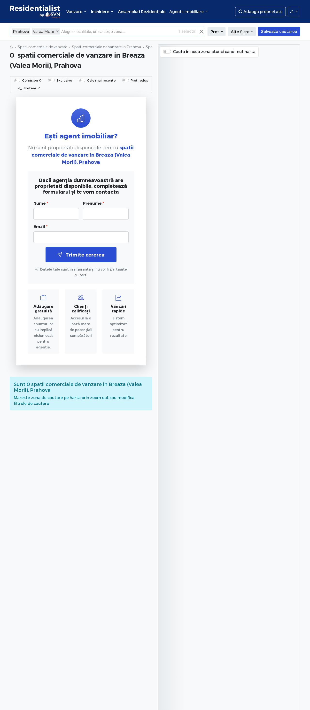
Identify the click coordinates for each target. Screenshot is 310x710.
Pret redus (139, 80)
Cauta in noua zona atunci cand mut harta (214, 51)
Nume (40, 203)
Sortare (30, 88)
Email (40, 226)
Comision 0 (31, 80)
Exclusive (64, 80)
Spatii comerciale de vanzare (42, 47)
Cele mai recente (101, 80)
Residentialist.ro (35, 11)
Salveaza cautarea (279, 31)
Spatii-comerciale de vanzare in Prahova (106, 47)
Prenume (93, 203)
